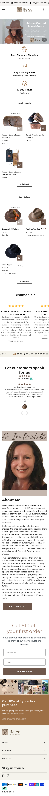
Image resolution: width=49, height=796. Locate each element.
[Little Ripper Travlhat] (13, 251)
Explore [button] (6, 751)
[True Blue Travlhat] (36, 215)
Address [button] (6, 758)
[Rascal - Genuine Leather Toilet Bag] (36, 121)
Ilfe (6, 792)
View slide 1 (44, 39)
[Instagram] (8, 773)
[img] (24, 376)
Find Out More (17, 606)
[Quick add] (19, 165)
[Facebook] (3, 773)
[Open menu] (6, 9)
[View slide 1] (24, 31)
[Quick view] (19, 128)
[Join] (43, 719)
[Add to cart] (19, 222)
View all (24, 184)
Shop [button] (5, 743)
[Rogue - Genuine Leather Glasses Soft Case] (13, 158)
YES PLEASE (24, 671)
